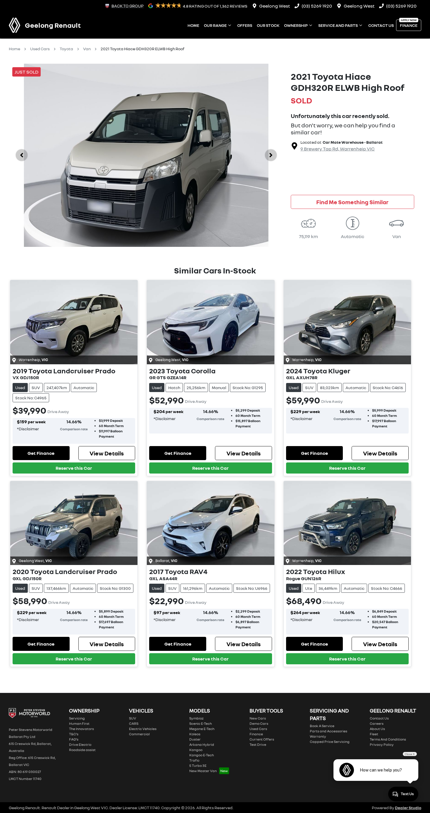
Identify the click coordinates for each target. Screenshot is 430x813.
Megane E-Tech (201, 729)
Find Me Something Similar (352, 201)
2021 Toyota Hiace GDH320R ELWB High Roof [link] (142, 48)
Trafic (194, 760)
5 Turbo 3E (198, 765)
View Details (107, 453)
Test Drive (258, 744)
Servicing (77, 718)
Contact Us (381, 25)
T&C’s (73, 734)
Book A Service (322, 726)
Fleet (374, 734)
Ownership (296, 25)
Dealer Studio (408, 807)
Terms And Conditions (388, 739)
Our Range (215, 25)
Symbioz (196, 718)
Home (193, 25)
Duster (195, 739)
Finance (408, 25)
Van (87, 48)
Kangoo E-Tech (201, 755)
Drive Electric (80, 744)
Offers (244, 25)
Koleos (194, 734)
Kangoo (195, 750)
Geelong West (274, 6)
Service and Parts (338, 25)
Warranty (318, 736)
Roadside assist (82, 750)
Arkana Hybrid (201, 744)
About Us (377, 729)
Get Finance (40, 453)
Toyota (66, 48)
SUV (132, 718)
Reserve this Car (74, 468)
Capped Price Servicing (330, 741)
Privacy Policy (382, 744)
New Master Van (203, 771)
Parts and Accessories (328, 731)
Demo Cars (259, 723)
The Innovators (81, 729)
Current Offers (262, 739)
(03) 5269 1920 (317, 6)
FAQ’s (73, 739)
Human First (79, 723)
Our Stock (268, 25)
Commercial (139, 734)
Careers (376, 723)
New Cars (258, 718)
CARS (133, 723)
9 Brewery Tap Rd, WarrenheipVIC (337, 149)
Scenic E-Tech (200, 723)
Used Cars (40, 48)
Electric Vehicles (142, 729)
